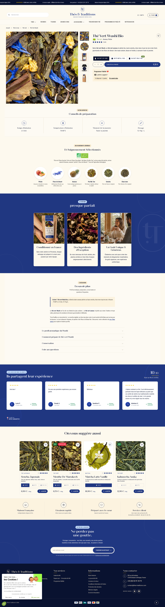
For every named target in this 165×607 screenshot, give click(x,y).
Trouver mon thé (94, 22)
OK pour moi (35, 597)
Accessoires (78, 22)
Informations (94, 571)
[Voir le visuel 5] (84, 78)
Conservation (48, 343)
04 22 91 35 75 (145, 515)
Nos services (59, 571)
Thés (32, 22)
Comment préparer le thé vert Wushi (58, 337)
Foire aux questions (50, 349)
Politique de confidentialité (102, 555)
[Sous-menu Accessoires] (83, 22)
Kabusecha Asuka (126, 476)
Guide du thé (57, 575)
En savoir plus (113, 78)
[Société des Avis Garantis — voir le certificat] (13, 418)
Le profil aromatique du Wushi (55, 330)
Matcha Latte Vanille (96, 476)
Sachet (26, 485)
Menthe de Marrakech (65, 476)
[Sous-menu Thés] (35, 22)
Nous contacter (130, 571)
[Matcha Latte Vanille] (98, 456)
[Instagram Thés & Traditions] (134, 591)
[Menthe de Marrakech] (66, 456)
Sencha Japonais (30, 476)
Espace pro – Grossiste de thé (62, 578)
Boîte (35, 485)
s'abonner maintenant (102, 550)
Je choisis (22, 597)
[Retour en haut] (156, 603)
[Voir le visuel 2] (84, 46)
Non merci (8, 597)
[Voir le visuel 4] (84, 67)
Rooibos (43, 22)
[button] (4, 603)
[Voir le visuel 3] (84, 57)
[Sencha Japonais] (34, 456)
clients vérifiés (26, 2)
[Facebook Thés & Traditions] (139, 591)
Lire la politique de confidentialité (12, 591)
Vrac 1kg (44, 485)
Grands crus (64, 22)
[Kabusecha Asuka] (130, 456)
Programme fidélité (59, 581)
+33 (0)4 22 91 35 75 (83, 2)
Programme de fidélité (112, 22)
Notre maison (129, 22)
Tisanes (53, 22)
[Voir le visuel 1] (84, 36)
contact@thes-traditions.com (136, 585)
